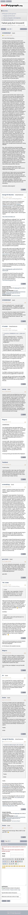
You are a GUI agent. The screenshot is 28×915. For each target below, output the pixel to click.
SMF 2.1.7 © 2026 (10, 913)
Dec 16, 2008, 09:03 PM (6, 486)
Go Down (3, 29)
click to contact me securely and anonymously (15, 291)
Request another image (15, 889)
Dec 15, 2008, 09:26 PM (6, 391)
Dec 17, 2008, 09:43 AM (6, 652)
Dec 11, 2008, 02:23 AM (6, 328)
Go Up (2, 841)
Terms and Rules (13, 912)
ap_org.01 (16, 290)
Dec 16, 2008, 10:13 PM (6, 561)
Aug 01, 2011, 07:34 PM (6, 699)
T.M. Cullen (5, 582)
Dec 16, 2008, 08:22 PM (6, 464)
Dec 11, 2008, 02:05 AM (6, 302)
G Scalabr (5, 326)
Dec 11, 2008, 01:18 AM (7, 35)
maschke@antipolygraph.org (9, 280)
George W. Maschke (8, 195)
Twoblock (5, 462)
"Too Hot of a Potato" (15, 295)
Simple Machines (17, 913)
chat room (17, 288)
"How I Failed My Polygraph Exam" (13, 805)
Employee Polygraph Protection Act (11, 205)
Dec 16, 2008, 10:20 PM (6, 584)
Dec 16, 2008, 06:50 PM (6, 421)
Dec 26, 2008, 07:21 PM (6, 677)
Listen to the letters (6, 889)
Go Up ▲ (19, 912)
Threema (4, 294)
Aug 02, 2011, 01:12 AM (7, 741)
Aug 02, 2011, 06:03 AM (7, 827)
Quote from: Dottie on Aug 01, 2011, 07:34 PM (13, 744)
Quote (24, 189)
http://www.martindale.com (8, 216)
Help (8, 912)
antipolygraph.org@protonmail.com (12, 293)
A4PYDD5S (9, 294)
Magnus (4, 419)
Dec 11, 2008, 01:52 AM (7, 197)
